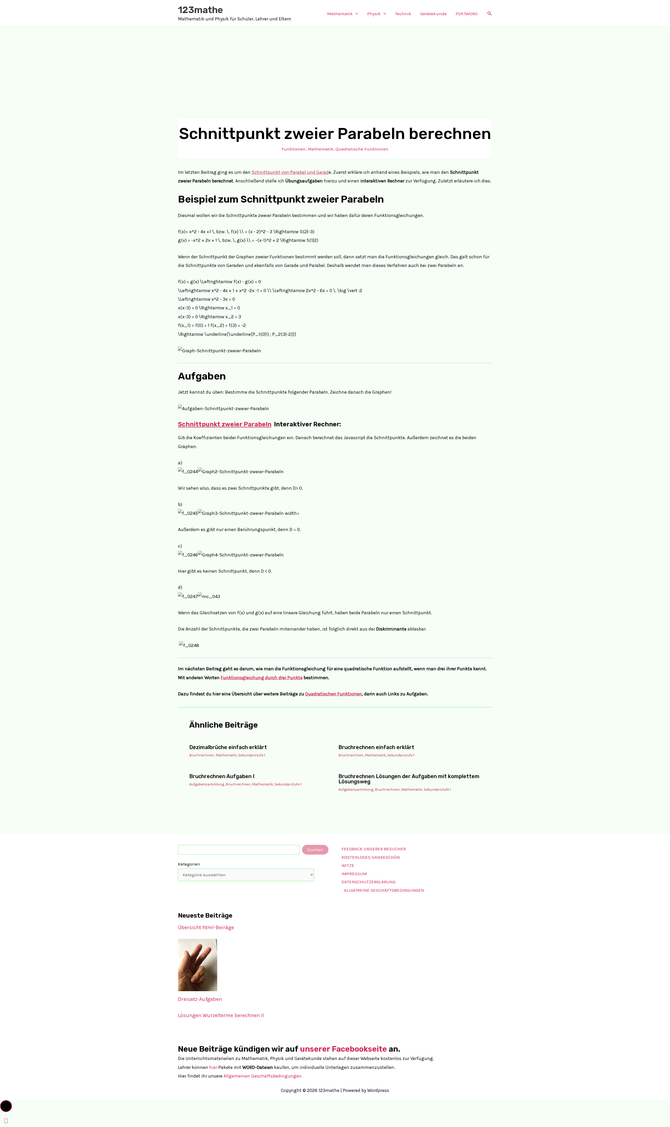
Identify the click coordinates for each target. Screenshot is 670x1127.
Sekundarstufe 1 (251, 755)
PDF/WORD (467, 13)
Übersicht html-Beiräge (206, 927)
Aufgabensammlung (206, 784)
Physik (374, 13)
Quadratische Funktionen (362, 149)
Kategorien (189, 864)
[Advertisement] (335, 66)
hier (213, 1067)
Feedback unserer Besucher (374, 848)
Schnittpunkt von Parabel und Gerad (290, 172)
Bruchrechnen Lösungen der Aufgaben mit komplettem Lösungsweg (408, 779)
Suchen (315, 849)
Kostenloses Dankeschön (371, 857)
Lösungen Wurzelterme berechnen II (221, 1015)
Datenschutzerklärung (368, 881)
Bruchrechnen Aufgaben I (221, 776)
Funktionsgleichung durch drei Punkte (262, 677)
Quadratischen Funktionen (333, 694)
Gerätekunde (433, 13)
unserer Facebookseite (343, 1049)
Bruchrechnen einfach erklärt (376, 747)
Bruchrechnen (201, 755)
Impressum (354, 873)
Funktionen (294, 149)
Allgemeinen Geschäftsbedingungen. (263, 1076)
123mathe (200, 9)
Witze (348, 865)
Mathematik (340, 13)
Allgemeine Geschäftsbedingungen (384, 890)
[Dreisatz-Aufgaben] (197, 965)
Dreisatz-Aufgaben (200, 999)
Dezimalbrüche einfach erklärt (228, 747)
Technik (403, 13)
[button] (355, 13)
